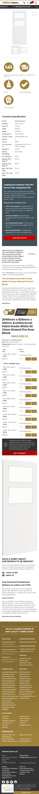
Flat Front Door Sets (26, 665)
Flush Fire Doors (25, 683)
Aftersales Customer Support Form (9, 777)
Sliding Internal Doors (9, 705)
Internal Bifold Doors (27, 639)
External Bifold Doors (9, 642)
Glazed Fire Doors (25, 679)
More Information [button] (25, 789)
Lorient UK (23, 723)
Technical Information (27, 770)
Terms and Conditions (9, 772)
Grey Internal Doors (8, 683)
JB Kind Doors (24, 721)
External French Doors (9, 650)
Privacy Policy (6, 774)
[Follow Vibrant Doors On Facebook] (4, 783)
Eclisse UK (5, 718)
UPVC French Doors (8, 654)
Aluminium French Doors (10, 652)
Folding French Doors (26, 651)
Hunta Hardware (25, 718)
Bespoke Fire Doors (26, 735)
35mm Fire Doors (25, 690)
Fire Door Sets (24, 661)
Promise (20, 7)
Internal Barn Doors (8, 703)
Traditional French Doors (28, 649)
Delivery (4, 767)
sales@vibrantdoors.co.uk (28, 757)
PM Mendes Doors (25, 725)
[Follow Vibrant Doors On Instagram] (8, 783)
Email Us (10, 575)
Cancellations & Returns (10, 768)
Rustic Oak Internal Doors (10, 696)
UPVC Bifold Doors (8, 644)
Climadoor (5, 716)
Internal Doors (7, 669)
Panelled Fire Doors (26, 687)
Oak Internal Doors (8, 674)
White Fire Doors (25, 672)
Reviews (22, 774)
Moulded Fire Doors (26, 694)
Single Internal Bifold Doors (28, 642)
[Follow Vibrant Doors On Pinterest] (12, 783)
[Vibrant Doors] (12, 3)
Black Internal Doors (8, 681)
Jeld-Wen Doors (7, 723)
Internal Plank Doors (8, 694)
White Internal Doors (8, 685)
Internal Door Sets (25, 658)
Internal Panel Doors (8, 692)
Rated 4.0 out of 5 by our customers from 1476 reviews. (8, 789)
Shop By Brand (7, 713)
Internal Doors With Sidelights (8, 708)
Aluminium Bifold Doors (9, 646)
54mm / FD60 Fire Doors (27, 692)
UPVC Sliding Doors (8, 662)
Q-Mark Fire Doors (25, 739)
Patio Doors (6, 639)
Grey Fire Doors (25, 676)
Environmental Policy (26, 768)
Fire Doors (10, 273)
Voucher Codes (25, 772)
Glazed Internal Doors (9, 690)
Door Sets (23, 655)
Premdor (5, 727)
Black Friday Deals (8, 739)
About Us (23, 767)
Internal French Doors (27, 646)
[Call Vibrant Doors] (24, 3)
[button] (34, 14)
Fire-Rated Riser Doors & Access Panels (27, 697)
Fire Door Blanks (25, 681)
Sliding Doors (6, 657)
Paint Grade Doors (26, 685)
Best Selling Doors (25, 741)
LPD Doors (5, 725)
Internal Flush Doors (8, 687)
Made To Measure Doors (10, 741)
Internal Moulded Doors (9, 698)
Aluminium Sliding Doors (10, 659)
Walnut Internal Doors (9, 679)
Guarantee (5, 770)
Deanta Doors (20, 121)
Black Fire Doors (25, 674)
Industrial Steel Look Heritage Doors (8, 736)
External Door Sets (25, 663)
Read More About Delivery (11, 616)
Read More (6, 303)
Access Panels (6, 701)
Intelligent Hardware (8, 721)
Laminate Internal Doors (10, 672)
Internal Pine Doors (8, 676)
